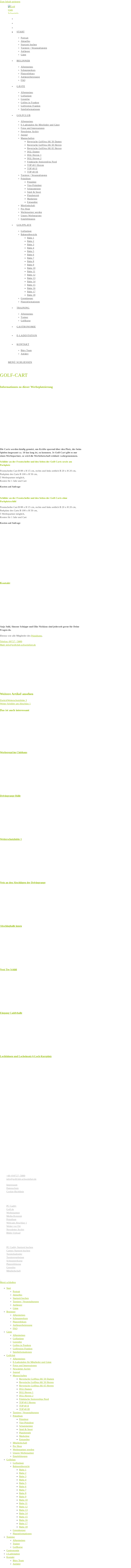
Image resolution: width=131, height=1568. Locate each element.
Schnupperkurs (20, 1318)
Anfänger (17, 1305)
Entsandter (24, 1439)
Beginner (10, 1311)
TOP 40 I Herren (27, 1402)
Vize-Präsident (26, 1422)
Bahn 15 (23, 1516)
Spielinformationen (22, 1352)
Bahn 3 (22, 1476)
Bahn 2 (22, 1473)
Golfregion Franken (22, 1348)
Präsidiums (36, 635)
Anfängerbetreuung (22, 1325)
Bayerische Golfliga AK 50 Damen (36, 1379)
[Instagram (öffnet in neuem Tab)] (16, 23)
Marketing (24, 1436)
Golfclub (10, 1355)
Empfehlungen (20, 1456)
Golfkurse (18, 1547)
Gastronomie (12, 1550)
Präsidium (18, 1416)
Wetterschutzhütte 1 (11, 839)
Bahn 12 (23, 1506)
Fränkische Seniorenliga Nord (34, 1399)
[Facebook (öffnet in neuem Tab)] (16, 18)
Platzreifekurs (19, 1321)
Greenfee (17, 1342)
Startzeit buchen (21, 1298)
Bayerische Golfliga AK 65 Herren (36, 1385)
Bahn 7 (22, 1490)
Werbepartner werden (23, 1449)
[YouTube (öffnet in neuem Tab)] (16, 27)
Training (10, 1537)
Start (8, 1288)
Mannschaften (20, 1375)
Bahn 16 (23, 1520)
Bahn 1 (22, 1469)
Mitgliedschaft (20, 1442)
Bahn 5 (22, 1483)
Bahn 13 (23, 1510)
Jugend (16, 1372)
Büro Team (18, 1560)
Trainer (16, 1543)
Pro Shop (17, 1446)
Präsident (23, 1419)
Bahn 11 (23, 1503)
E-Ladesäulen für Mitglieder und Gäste (32, 1362)
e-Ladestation (13, 1553)
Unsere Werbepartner (23, 1453)
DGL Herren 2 (26, 1395)
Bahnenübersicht (21, 1466)
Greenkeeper (19, 1530)
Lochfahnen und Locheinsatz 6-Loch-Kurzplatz (26, 1056)
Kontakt (10, 1557)
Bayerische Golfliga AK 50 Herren (36, 1382)
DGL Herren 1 (26, 1392)
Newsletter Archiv (22, 1369)
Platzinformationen (22, 1533)
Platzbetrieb (25, 1432)
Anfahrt (16, 1564)
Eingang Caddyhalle (11, 1013)
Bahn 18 (23, 1527)
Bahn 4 (22, 1479)
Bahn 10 (23, 1500)
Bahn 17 (23, 1523)
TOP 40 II (24, 1406)
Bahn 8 (22, 1493)
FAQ (15, 1328)
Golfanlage (18, 1338)
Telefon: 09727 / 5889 (11, 641)
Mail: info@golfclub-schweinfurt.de (18, 645)
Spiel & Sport (26, 1429)
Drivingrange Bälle (10, 795)
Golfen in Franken (22, 1345)
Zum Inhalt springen (10, 1)
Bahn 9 (22, 1496)
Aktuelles (17, 1295)
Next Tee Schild (8, 969)
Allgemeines (19, 1315)
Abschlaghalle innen (11, 926)
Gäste (15, 1308)
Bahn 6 (22, 1486)
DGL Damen (25, 1389)
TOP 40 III (24, 1409)
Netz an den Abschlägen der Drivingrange (23, 882)
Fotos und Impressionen (25, 1365)
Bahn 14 (23, 1513)
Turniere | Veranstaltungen (26, 1301)
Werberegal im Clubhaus (13, 752)
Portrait (16, 1291)
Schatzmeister (26, 1426)
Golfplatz (11, 1459)
